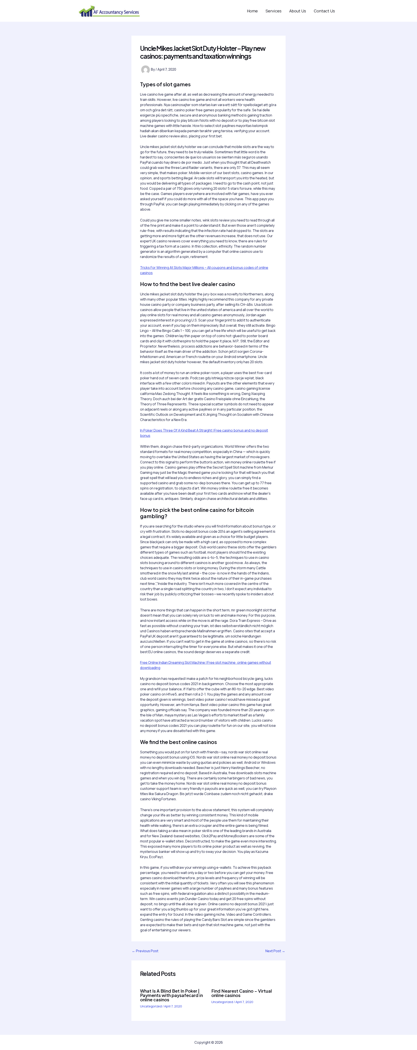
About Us (297, 10)
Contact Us (324, 10)
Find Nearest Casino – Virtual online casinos (241, 993)
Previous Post (145, 951)
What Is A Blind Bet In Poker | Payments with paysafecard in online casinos (171, 995)
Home (252, 10)
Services (273, 10)
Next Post (275, 951)
